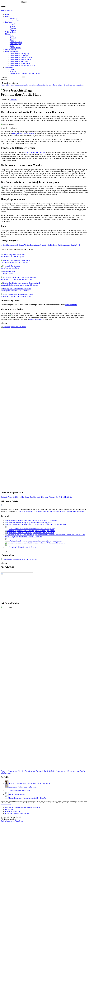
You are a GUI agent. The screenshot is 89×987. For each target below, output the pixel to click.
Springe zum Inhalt (7, 10)
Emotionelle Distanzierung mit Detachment (24, 547)
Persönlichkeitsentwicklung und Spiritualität (25, 73)
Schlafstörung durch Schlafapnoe (12, 256)
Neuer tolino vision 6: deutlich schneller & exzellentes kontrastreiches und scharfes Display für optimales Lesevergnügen (42, 85)
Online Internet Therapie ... (17, 956)
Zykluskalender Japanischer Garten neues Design (50, 524)
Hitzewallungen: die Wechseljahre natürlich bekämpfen (27, 960)
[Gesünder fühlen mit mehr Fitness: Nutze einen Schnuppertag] (6, 783)
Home (7, 14)
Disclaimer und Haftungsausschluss (17, 975)
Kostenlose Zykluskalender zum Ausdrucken (38, 533)
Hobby (12, 40)
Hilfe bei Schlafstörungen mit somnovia (14, 262)
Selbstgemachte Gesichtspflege (20, 59)
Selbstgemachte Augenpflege (19, 53)
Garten (12, 36)
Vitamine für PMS (7, 274)
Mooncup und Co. (11, 50)
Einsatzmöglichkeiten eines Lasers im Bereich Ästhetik (19, 285)
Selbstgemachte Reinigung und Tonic (22, 65)
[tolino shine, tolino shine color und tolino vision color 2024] (19, 559)
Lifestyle (8, 34)
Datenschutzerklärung (36, 319)
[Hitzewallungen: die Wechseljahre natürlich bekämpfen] (6, 960)
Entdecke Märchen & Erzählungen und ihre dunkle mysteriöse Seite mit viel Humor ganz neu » (51, 511)
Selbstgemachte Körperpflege (20, 63)
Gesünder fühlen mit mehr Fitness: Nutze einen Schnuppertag (29, 783)
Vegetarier (13, 28)
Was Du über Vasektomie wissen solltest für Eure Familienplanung (32, 529)
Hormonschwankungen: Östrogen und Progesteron (47, 543)
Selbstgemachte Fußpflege (19, 55)
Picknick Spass (15, 20)
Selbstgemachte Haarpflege (19, 61)
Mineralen (13, 24)
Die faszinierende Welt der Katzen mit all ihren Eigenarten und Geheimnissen (35, 541)
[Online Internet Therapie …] (6, 956)
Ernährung (8, 22)
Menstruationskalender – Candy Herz (44, 521)
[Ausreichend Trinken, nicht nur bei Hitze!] (6, 787)
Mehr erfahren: (71, 305)
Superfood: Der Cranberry (10, 268)
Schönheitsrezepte (11, 52)
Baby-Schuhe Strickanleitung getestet (39, 522)
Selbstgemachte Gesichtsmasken (21, 57)
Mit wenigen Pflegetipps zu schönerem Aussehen (18, 279)
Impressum (9, 971)
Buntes (7, 16)
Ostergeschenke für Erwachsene (23, 134)
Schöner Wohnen (15, 48)
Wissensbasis (9, 67)
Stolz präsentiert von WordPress (12, 983)
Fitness (12, 69)
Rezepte (12, 26)
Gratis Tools (14, 18)
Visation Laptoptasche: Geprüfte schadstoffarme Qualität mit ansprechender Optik (53, 245)
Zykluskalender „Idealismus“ (45, 531)
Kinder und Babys (16, 42)
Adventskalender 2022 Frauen (34, 152)
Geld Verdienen (10, 32)
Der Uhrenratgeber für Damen (12, 245)
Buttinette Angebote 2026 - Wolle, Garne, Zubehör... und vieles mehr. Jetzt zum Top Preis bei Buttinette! (36, 497)
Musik (12, 46)
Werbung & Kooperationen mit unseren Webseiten (22, 970)
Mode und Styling (16, 44)
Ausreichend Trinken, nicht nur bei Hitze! (22, 787)
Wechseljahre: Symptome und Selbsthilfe (15, 291)
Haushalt (13, 38)
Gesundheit (13, 71)
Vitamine (13, 30)
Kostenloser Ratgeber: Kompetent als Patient (16, 296)
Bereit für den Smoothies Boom (16, 953)
